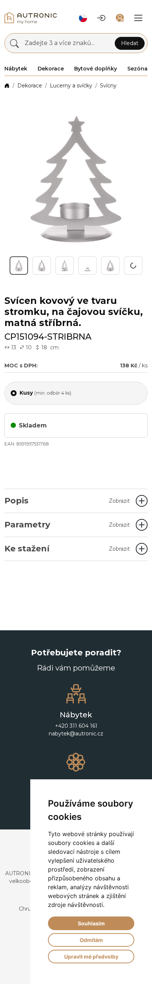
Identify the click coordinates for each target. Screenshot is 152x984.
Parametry (67, 525)
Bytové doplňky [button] (95, 68)
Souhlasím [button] (91, 923)
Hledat (129, 43)
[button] (83, 18)
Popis (67, 501)
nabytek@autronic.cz (76, 733)
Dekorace (29, 85)
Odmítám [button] (91, 940)
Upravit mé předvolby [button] (91, 956)
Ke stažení (67, 549)
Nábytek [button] (15, 68)
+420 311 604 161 (76, 726)
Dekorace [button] (51, 68)
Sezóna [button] (137, 68)
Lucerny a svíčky (71, 85)
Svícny (108, 85)
